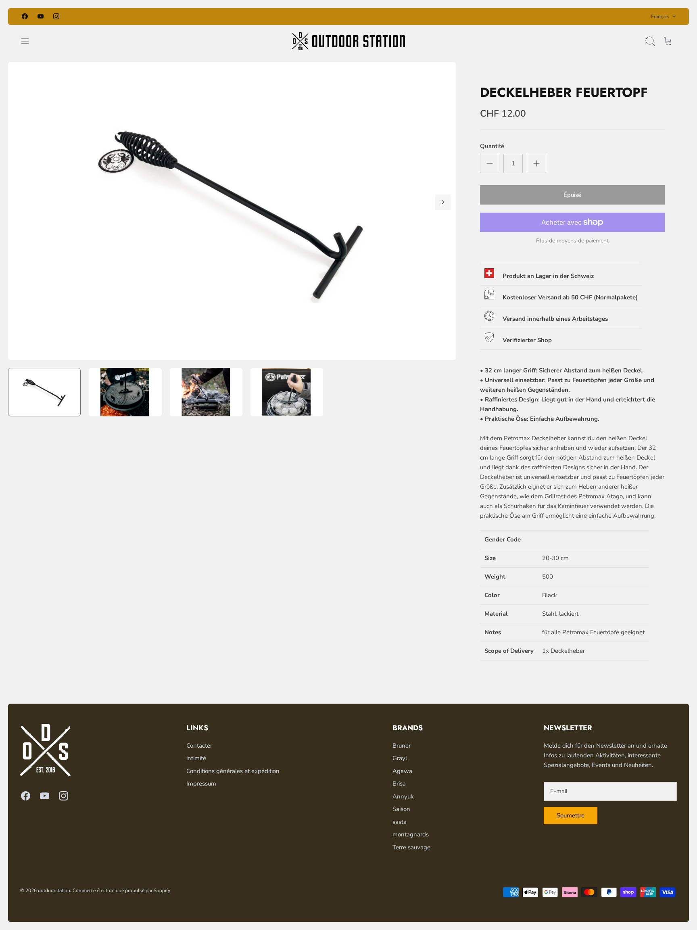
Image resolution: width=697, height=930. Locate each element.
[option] (232, 211)
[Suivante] (452, 16)
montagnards (410, 834)
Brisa (399, 784)
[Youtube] (40, 16)
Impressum (201, 784)
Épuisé (572, 195)
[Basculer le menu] (29, 41)
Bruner (401, 746)
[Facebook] (25, 16)
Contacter (199, 746)
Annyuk (403, 796)
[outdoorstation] (348, 41)
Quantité (492, 146)
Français (660, 16)
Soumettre (570, 815)
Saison (401, 809)
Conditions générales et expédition (233, 771)
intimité (196, 758)
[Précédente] (245, 16)
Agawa (402, 771)
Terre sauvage (411, 847)
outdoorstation (54, 890)
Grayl (399, 758)
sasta (399, 822)
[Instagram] (56, 16)
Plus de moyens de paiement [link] (572, 241)
